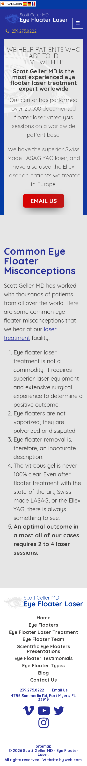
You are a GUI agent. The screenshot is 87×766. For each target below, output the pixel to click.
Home (44, 617)
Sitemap (43, 746)
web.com (73, 759)
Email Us (43, 200)
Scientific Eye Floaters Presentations (43, 649)
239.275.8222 (24, 31)
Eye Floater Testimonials (43, 658)
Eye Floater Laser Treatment (43, 632)
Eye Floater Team (43, 639)
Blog (43, 672)
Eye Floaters (43, 625)
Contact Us (43, 679)
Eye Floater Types (43, 665)
